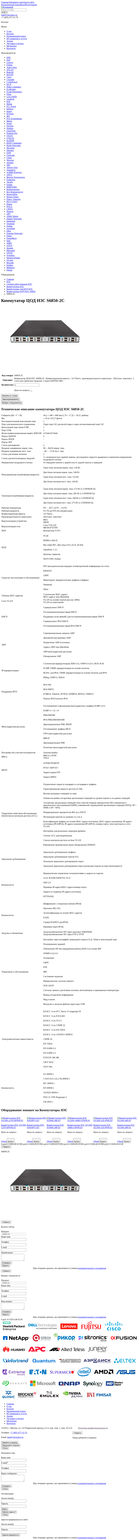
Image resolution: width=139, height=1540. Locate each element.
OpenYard (11, 131)
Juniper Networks (14, 219)
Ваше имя (5, 1237)
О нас (9, 31)
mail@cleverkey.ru (9, 15)
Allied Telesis (12, 216)
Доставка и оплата (15, 43)
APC (9, 214)
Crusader (10, 79)
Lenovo (10, 62)
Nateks (9, 226)
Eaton (9, 236)
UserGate (11, 155)
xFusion (10, 162)
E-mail (4, 1247)
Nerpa (9, 123)
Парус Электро (13, 199)
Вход (22, 5)
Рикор (9, 204)
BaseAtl (10, 72)
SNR (9, 153)
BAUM (10, 75)
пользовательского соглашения (91, 1268)
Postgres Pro (12, 133)
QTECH (10, 138)
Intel (8, 241)
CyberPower (12, 82)
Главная (10, 1404)
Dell (8, 60)
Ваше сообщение (9, 1473)
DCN (9, 84)
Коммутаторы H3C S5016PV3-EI (35, 1126)
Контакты (11, 48)
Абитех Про (12, 167)
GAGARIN (12, 97)
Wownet (10, 160)
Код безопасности (15, 192)
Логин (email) (7, 1498)
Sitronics (10, 150)
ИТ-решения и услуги (17, 38)
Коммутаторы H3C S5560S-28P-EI (55, 1126)
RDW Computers (14, 143)
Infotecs (10, 109)
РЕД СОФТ (12, 202)
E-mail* (4, 1463)
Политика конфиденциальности (93, 1428)
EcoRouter (11, 89)
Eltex (9, 231)
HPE (9, 57)
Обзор (4, 1141)
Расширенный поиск (16, 36)
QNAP (10, 253)
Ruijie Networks (14, 145)
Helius (9, 104)
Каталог (10, 34)
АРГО (9, 175)
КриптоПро (12, 194)
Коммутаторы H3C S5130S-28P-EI (126, 1126)
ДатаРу (10, 182)
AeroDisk (11, 228)
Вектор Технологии (16, 177)
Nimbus (10, 128)
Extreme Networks (15, 233)
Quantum (11, 223)
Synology (11, 255)
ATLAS (10, 70)
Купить (11, 1141)
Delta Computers (14, 87)
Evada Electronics (14, 92)
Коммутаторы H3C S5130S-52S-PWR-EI (102, 1126)
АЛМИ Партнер (14, 172)
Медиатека (12, 46)
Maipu (9, 121)
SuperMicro (12, 238)
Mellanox (11, 267)
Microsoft (11, 250)
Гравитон (11, 180)
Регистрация (31, 5)
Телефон (5, 1242)
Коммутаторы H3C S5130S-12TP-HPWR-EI (14, 1126)
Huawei (10, 211)
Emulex (10, 265)
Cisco (9, 77)
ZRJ (8, 165)
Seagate (10, 248)
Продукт (5, 1231)
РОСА (9, 206)
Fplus (9, 94)
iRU (8, 116)
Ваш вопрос (6, 1301)
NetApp (10, 126)
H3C (9, 101)
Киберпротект (13, 189)
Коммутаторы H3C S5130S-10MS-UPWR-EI (80, 1126)
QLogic (10, 260)
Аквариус (11, 170)
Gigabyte (10, 99)
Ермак (9, 184)
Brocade (10, 263)
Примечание (7, 1252)
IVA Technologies (14, 118)
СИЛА (10, 209)
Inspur (9, 111)
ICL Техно (11, 106)
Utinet (9, 158)
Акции (10, 41)
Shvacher (11, 148)
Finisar (9, 270)
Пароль (4, 1503)
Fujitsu (9, 65)
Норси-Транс (13, 197)
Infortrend (11, 221)
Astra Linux (12, 67)
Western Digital (13, 258)
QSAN (10, 136)
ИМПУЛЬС (12, 187)
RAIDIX (10, 140)
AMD (9, 243)
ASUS (9, 245)
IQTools (10, 114)
